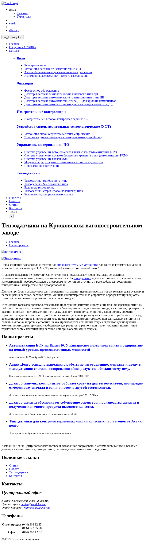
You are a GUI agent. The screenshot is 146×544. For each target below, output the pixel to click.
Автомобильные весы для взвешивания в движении (58, 72)
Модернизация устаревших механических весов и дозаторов (63, 162)
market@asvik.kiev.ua (37, 507)
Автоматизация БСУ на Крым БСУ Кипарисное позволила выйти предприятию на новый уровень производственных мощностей (76, 347)
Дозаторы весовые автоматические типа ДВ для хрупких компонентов (70, 100)
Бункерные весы (35, 65)
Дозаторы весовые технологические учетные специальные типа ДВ (68, 104)
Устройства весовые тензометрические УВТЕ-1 (55, 68)
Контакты (15, 208)
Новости (14, 201)
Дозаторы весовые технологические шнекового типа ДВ (61, 94)
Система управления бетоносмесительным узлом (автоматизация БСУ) (70, 152)
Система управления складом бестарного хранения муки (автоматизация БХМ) (76, 155)
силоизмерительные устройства (77, 264)
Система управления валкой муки (46, 158)
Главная (14, 43)
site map (14, 30)
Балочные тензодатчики (40, 187)
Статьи (13, 204)
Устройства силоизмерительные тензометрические (57, 133)
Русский (22, 13)
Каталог (14, 50)
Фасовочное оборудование (41, 90)
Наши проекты (19, 245)
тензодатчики (82, 278)
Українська (24, 16)
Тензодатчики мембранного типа (45, 180)
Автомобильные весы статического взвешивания (56, 75)
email (12, 23)
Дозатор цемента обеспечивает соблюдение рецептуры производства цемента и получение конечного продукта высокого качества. (74, 404)
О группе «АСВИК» (22, 47)
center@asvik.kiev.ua (33, 504)
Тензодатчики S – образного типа (46, 184)
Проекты (15, 197)
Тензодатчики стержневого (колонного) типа (53, 191)
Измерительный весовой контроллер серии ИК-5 (56, 119)
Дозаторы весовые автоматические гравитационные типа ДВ (64, 97)
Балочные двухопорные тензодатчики (48, 194)
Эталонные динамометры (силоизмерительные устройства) (63, 137)
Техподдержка (18, 472)
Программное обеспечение (41, 165)
